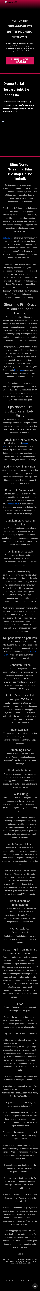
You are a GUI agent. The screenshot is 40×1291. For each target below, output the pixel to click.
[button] (20, 60)
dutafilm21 (22, 287)
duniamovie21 (13, 504)
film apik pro (19, 370)
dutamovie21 (8, 238)
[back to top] (35, 1286)
